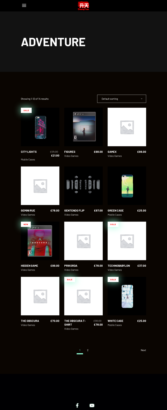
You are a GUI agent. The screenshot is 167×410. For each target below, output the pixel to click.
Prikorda (70, 265)
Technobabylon (119, 265)
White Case (115, 320)
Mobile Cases (28, 159)
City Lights (29, 151)
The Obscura (30, 320)
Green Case (116, 210)
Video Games (71, 155)
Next (143, 350)
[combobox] (121, 99)
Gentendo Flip (74, 210)
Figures (69, 151)
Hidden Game (29, 265)
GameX (112, 151)
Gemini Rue (28, 210)
